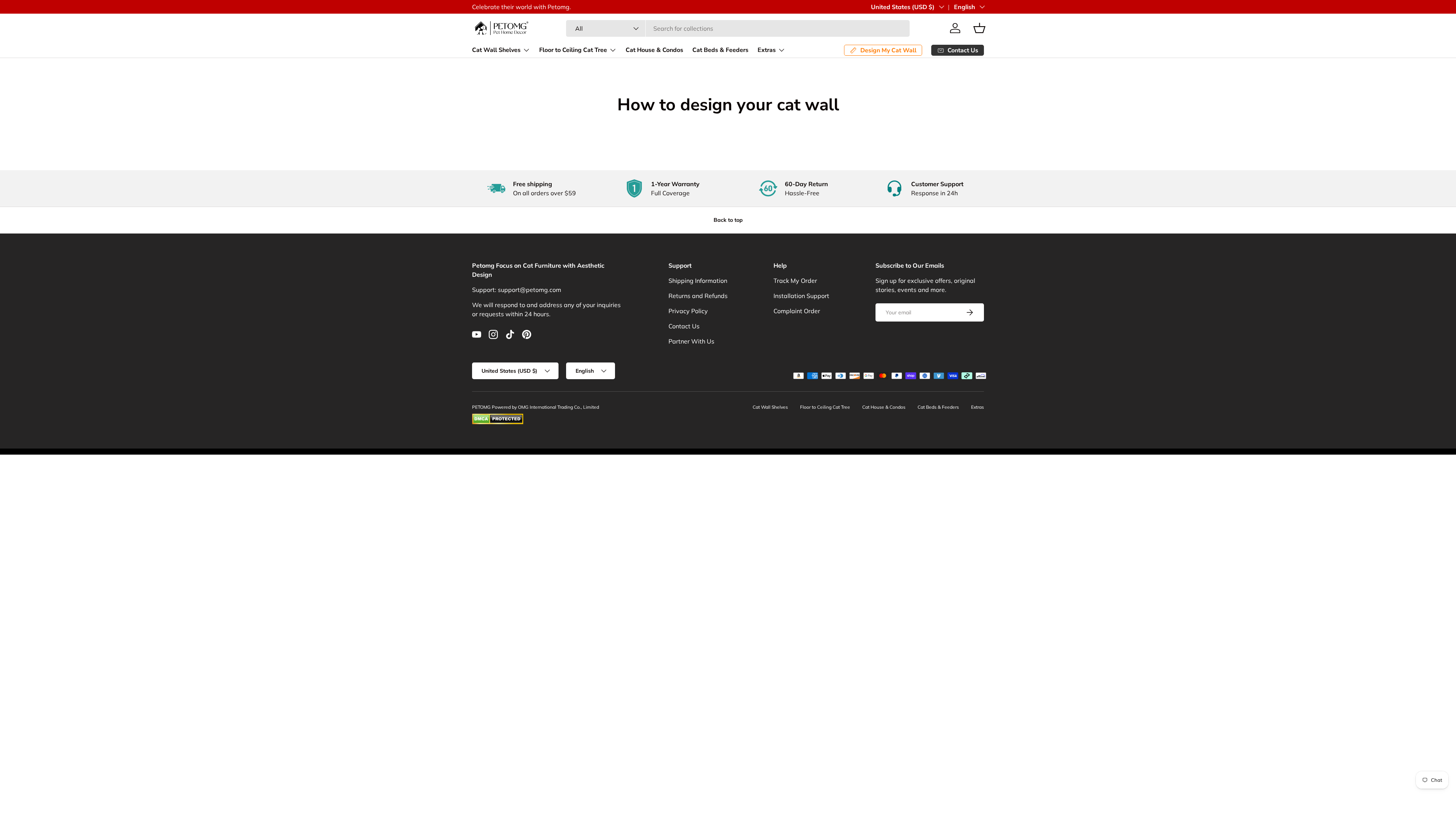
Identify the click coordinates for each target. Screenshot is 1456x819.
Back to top (728, 220)
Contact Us (684, 326)
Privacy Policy (688, 311)
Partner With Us (691, 341)
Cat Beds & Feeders (720, 50)
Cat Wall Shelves (496, 50)
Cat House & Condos (654, 50)
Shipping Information (697, 280)
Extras (767, 50)
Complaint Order (797, 311)
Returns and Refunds (698, 296)
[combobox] (738, 28)
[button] (979, 28)
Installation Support (801, 296)
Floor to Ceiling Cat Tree (573, 50)
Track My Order (795, 280)
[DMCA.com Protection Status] (497, 417)
